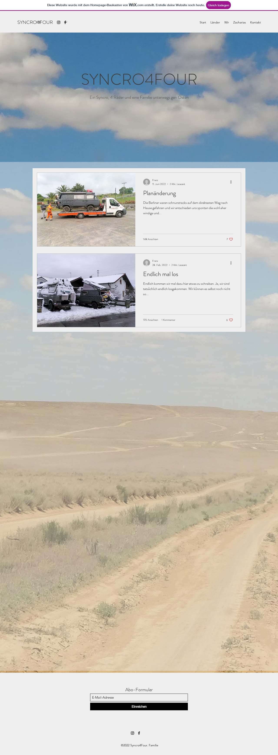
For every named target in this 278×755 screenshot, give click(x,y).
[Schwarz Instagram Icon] (132, 733)
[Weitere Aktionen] (232, 182)
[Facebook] (139, 733)
